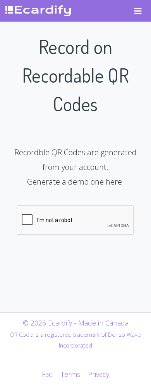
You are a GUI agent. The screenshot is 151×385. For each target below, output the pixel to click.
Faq (47, 374)
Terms (70, 374)
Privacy (98, 374)
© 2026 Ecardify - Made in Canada (76, 322)
